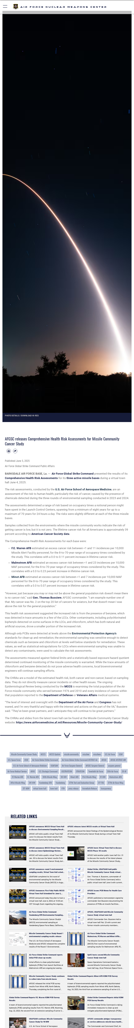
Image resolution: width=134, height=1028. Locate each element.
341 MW (32, 782)
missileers (97, 754)
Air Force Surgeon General (72, 765)
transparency (106, 788)
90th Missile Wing (50, 777)
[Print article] (9, 451)
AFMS (33, 771)
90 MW (64, 777)
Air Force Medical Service (17, 771)
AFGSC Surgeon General (95, 765)
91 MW (102, 777)
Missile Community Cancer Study (24, 754)
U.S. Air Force (110, 754)
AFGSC (104, 759)
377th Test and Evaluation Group (81, 782)
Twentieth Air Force (95, 771)
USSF (26, 759)
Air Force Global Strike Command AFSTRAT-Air (80, 759)
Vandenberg (60, 782)
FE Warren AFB (17, 777)
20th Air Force (112, 771)
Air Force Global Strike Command (45, 759)
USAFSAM (54, 765)
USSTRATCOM (66, 771)
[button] (5, 7)
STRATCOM (80, 771)
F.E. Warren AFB (33, 777)
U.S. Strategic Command (48, 771)
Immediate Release (89, 788)
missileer (86, 754)
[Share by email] (15, 451)
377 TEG (101, 782)
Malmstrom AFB (115, 777)
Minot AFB (74, 777)
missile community (71, 754)
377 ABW (26, 788)
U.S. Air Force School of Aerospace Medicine (30, 765)
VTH (63, 788)
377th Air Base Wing (115, 782)
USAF (121, 754)
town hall (54, 788)
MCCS (43, 754)
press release (73, 788)
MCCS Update (54, 754)
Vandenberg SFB (45, 782)
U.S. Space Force (14, 759)
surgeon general (114, 765)
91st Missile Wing (89, 777)
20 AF (124, 771)
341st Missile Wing (17, 782)
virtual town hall (39, 788)
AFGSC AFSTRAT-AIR (118, 759)
